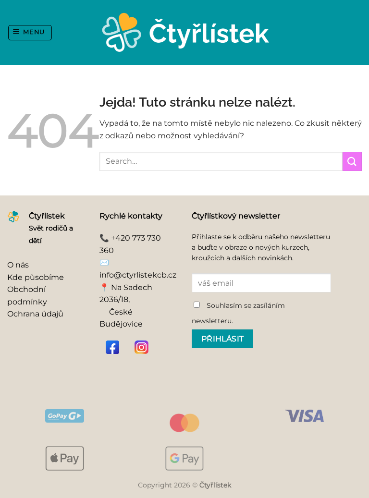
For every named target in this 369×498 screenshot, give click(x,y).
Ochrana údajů (35, 313)
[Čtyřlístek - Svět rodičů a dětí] (184, 32)
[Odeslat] (352, 161)
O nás (18, 264)
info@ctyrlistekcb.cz (137, 274)
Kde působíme (35, 277)
